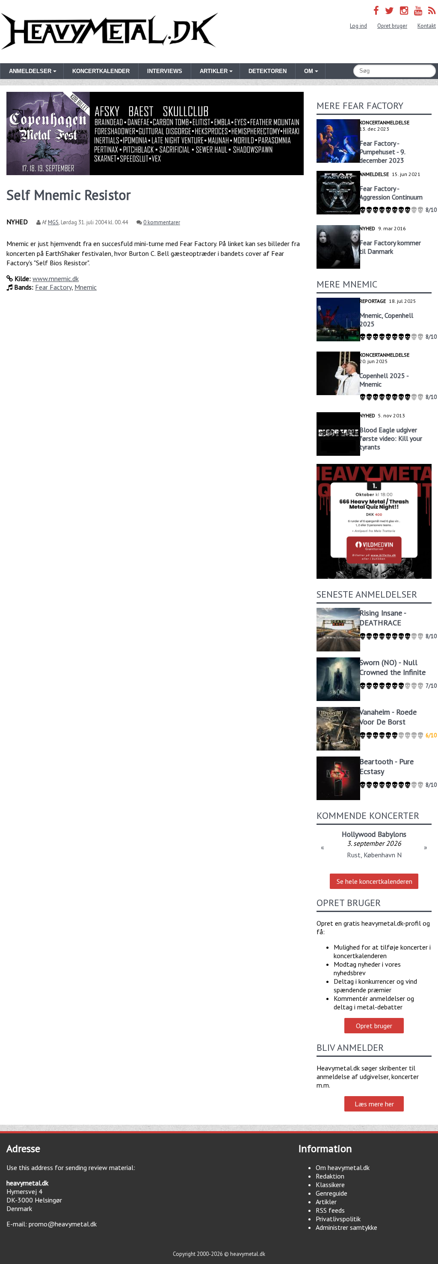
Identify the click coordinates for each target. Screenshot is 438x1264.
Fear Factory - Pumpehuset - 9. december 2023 (382, 151)
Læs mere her (374, 1104)
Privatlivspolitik (338, 1218)
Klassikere (330, 1184)
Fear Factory (53, 287)
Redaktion (330, 1176)
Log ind (358, 25)
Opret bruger (392, 25)
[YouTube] (418, 10)
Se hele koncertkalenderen (374, 881)
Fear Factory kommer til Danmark (390, 246)
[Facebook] (376, 10)
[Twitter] (389, 10)
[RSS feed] (432, 10)
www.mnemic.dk (56, 278)
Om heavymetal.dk (343, 1167)
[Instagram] (404, 10)
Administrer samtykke (346, 1227)
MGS (53, 222)
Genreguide (331, 1193)
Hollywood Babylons (374, 834)
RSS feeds (330, 1210)
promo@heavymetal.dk (63, 1224)
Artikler (326, 1201)
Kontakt (426, 25)
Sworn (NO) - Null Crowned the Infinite (392, 667)
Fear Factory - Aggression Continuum (391, 192)
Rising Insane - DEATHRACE (382, 618)
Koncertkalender (101, 71)
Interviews (164, 71)
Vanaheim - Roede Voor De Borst (388, 717)
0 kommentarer (161, 222)
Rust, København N (374, 854)
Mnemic (85, 287)
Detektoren (268, 71)
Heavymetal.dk (109, 31)
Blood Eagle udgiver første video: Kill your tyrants (390, 438)
